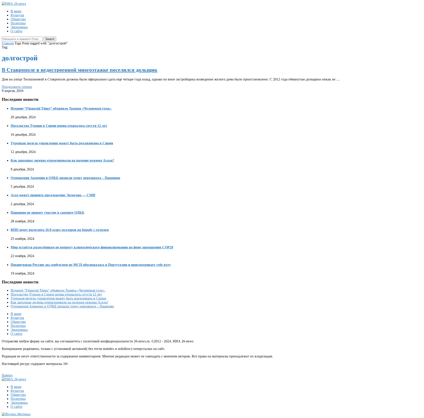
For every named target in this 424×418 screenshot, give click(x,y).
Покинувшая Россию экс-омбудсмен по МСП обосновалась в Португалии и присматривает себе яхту (91, 265)
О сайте (16, 31)
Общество (18, 19)
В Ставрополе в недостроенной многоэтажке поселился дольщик (79, 70)
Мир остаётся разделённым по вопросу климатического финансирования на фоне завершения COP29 (92, 247)
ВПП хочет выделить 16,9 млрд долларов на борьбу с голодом (60, 230)
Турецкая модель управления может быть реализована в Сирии (62, 143)
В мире (16, 11)
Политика (18, 23)
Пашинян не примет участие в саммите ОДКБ (47, 212)
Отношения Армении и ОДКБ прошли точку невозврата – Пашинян (65, 178)
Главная (8, 43)
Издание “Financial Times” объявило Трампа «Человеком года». (61, 108)
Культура (17, 15)
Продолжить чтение (17, 87)
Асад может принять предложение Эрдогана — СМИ (53, 195)
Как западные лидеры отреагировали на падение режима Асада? (62, 160)
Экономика (19, 27)
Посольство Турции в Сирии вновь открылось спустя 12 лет (59, 126)
